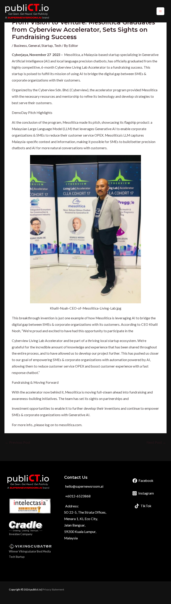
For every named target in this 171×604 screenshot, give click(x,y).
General (34, 46)
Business (20, 46)
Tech (57, 46)
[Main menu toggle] (160, 11)
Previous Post (17, 442)
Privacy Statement (53, 589)
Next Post (156, 442)
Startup (47, 46)
